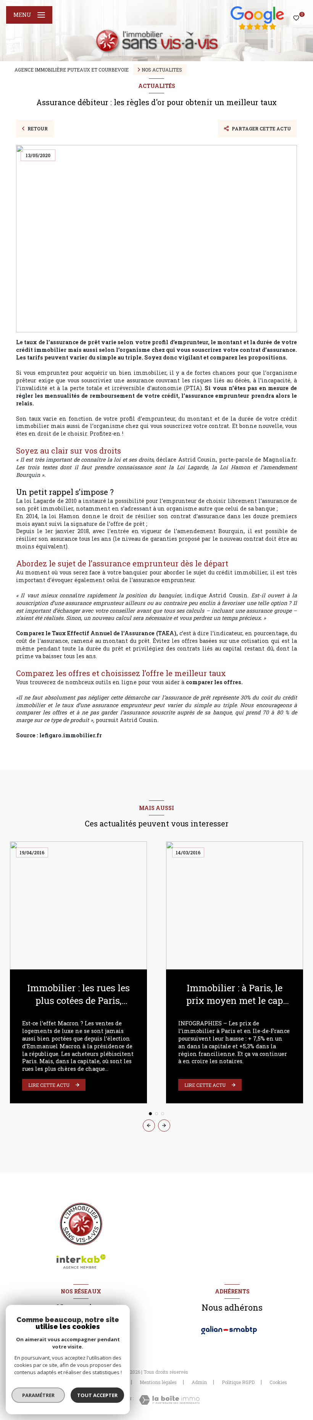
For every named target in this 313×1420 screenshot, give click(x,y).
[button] (164, 1125)
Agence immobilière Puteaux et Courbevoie (72, 70)
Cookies (278, 1382)
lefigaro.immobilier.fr (70, 735)
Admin (199, 1382)
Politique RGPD (238, 1382)
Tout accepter (97, 1395)
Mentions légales (158, 1382)
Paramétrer (38, 1395)
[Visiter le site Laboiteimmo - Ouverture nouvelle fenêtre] (169, 1400)
